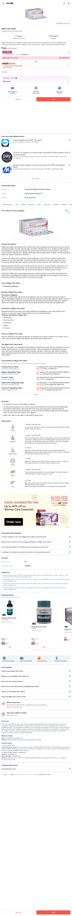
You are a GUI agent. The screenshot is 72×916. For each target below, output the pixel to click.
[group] (36, 13)
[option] (8, 204)
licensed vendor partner (10, 747)
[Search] (64, 3)
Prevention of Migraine (10, 286)
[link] (9, 3)
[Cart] (68, 3)
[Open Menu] (3, 3)
